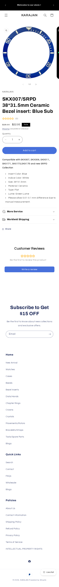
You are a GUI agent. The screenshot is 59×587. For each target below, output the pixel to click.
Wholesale (11, 483)
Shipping (5, 129)
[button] (6, 15)
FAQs (8, 476)
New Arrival (11, 363)
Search (9, 462)
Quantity (6, 134)
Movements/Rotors (15, 423)
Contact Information (16, 515)
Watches (10, 369)
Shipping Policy (13, 522)
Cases (9, 376)
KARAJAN (24, 580)
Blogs (8, 443)
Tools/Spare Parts (15, 437)
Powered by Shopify (37, 580)
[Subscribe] (50, 334)
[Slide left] (23, 84)
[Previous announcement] (5, 5)
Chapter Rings (13, 403)
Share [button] (8, 229)
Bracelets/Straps (14, 430)
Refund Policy (13, 529)
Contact (10, 469)
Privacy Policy (13, 535)
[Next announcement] (53, 5)
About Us (10, 508)
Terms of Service (14, 542)
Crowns (9, 410)
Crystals (10, 416)
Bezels (9, 383)
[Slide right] (36, 84)
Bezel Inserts (12, 390)
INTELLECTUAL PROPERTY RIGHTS (24, 549)
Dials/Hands (12, 396)
